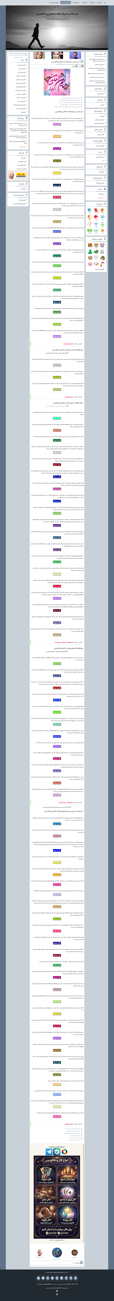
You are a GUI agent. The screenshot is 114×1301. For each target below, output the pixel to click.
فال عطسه (23, 189)
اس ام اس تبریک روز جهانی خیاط (72, 1128)
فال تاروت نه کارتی (21, 94)
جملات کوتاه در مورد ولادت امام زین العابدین (69, 102)
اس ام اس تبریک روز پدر (74, 1140)
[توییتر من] (52, 1278)
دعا (103, 160)
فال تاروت (92, 2)
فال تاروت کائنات (21, 72)
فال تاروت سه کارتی (21, 79)
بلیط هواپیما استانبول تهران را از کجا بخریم (18, 142)
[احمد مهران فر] (75, 55)
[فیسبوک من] (66, 1278)
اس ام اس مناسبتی (65, 2)
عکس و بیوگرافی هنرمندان (19, 203)
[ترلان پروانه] (57, 55)
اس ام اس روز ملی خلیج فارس (73, 1131)
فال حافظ (99, 2)
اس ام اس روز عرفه (75, 1135)
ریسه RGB (101, 194)
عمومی (74, 1263)
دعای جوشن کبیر (100, 157)
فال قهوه (102, 116)
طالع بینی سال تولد (99, 269)
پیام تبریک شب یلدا (21, 168)
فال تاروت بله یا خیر (21, 108)
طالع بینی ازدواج (100, 145)
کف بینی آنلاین (100, 134)
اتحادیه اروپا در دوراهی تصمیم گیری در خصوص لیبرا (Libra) (18, 137)
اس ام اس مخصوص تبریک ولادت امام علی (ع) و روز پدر (97, 81)
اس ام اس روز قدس (99, 64)
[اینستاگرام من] (61, 1278)
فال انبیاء (102, 105)
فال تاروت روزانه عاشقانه (20, 105)
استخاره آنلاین (76, 2)
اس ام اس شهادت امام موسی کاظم (96, 73)
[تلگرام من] (71, 1278)
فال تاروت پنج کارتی (21, 86)
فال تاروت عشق (22, 101)
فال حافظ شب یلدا (21, 165)
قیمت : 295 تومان (18, 55)
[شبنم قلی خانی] (39, 55)
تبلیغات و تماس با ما (54, 2)
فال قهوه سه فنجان (99, 119)
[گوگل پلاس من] (48, 1278)
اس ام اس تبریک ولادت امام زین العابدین (57, 13)
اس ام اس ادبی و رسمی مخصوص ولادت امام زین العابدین (66, 107)
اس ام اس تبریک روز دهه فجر (97, 77)
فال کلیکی (101, 171)
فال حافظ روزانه (22, 161)
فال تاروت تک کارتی (21, 76)
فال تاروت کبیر (22, 68)
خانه (105, 2)
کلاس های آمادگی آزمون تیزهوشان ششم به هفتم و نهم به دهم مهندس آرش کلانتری (18, 130)
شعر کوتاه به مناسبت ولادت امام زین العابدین (69, 100)
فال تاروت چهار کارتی (21, 83)
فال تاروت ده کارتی (21, 97)
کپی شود (57, 124)
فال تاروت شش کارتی (20, 90)
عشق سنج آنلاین (100, 183)
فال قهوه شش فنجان (99, 123)
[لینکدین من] (38, 1278)
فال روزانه (84, 2)
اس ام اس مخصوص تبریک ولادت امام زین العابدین (97, 69)
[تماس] (57, 1278)
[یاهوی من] (75, 1278)
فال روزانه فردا (22, 200)
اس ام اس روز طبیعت (75, 1137)
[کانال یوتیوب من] (43, 1278)
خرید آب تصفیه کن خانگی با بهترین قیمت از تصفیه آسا (18, 124)
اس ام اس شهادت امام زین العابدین (71, 1133)
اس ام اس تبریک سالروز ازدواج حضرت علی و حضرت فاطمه (97, 60)
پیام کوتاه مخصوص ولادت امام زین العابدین (70, 104)
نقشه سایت (49, 1288)
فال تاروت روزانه (22, 65)
